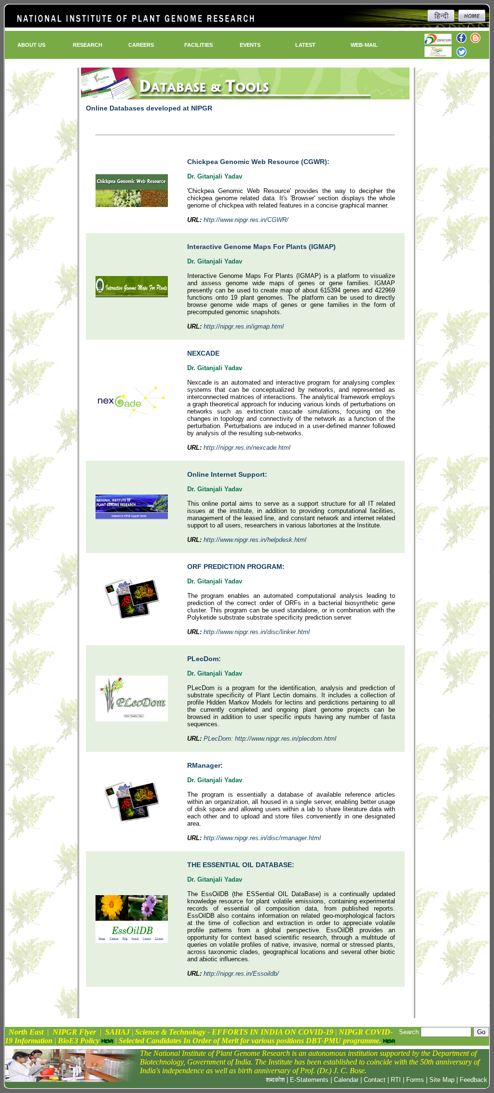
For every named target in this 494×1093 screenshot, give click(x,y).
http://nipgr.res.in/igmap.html (244, 326)
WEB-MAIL (364, 45)
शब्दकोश (275, 1079)
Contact (374, 1079)
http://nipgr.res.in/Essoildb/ (241, 973)
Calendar (346, 1079)
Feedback (473, 1079)
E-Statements (309, 1079)
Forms (415, 1079)
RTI (396, 1079)
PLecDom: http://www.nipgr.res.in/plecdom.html (270, 738)
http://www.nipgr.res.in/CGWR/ (246, 219)
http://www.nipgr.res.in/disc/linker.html (257, 632)
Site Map (441, 1079)
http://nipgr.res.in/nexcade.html (247, 447)
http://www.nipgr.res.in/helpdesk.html (255, 539)
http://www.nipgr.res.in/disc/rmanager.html (262, 838)
